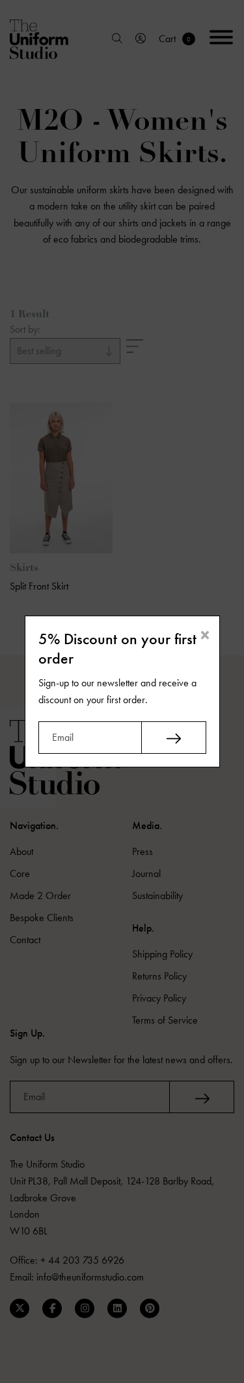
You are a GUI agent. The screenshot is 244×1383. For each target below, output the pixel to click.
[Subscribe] (173, 737)
